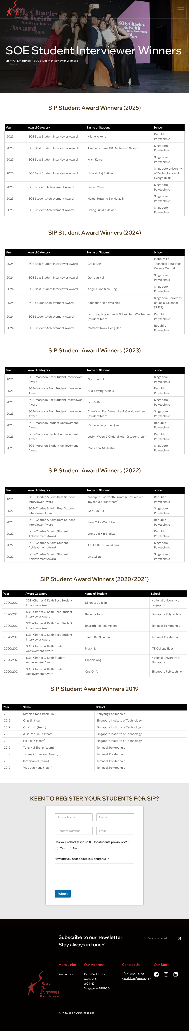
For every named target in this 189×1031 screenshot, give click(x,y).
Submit (62, 894)
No (75, 848)
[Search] (169, 9)
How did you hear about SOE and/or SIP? (82, 859)
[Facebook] (157, 974)
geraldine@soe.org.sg (136, 978)
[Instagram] (166, 974)
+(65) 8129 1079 (133, 974)
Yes (62, 848)
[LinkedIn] (176, 974)
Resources (66, 974)
